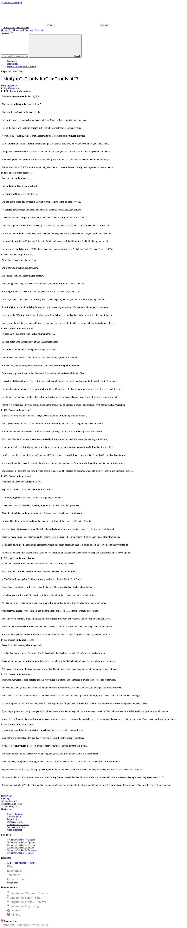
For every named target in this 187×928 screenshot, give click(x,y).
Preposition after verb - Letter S (21, 66)
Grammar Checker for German (21, 845)
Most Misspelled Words (18, 824)
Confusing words (15, 816)
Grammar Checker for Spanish (21, 842)
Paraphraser (12, 882)
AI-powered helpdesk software (21, 863)
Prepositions (12, 64)
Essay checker (16, 879)
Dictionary (12, 61)
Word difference (14, 830)
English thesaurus (15, 814)
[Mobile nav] (2, 28)
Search (77, 56)
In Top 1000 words (10, 88)
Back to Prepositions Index (16, 27)
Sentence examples (16, 827)
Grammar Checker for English (21, 839)
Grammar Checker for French (20, 847)
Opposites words (14, 822)
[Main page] (11, 2)
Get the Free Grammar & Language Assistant (22, 30)
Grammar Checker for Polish (20, 853)
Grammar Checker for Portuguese (22, 850)
